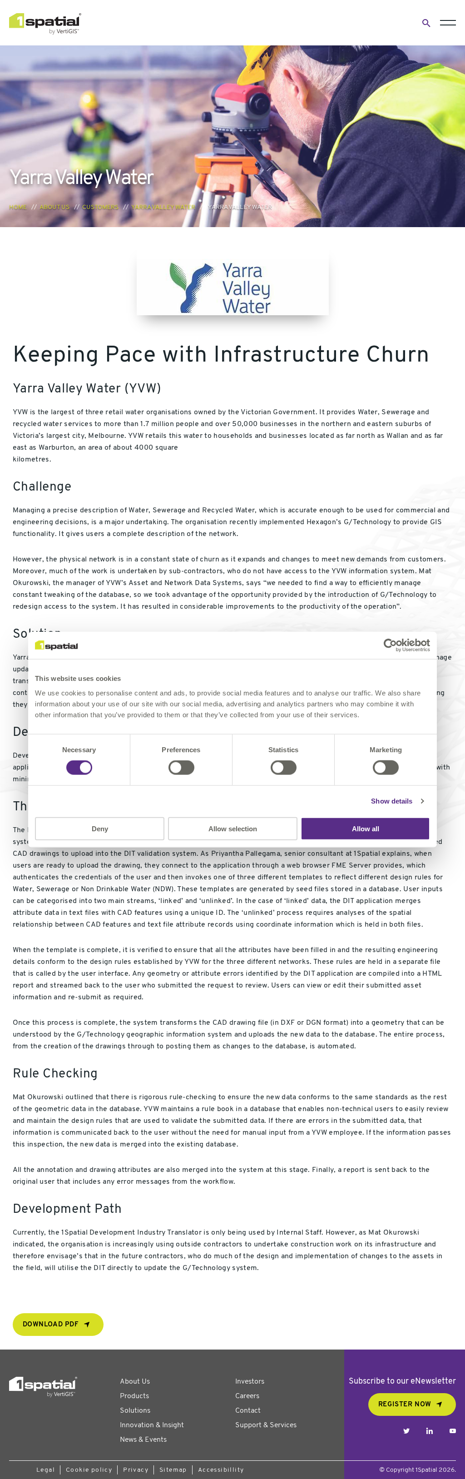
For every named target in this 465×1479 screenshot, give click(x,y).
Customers (100, 207)
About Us (135, 1381)
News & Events (143, 1440)
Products (134, 1396)
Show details (391, 801)
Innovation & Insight (152, 1425)
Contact (248, 1410)
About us (54, 207)
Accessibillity (221, 1470)
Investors (249, 1381)
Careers (247, 1396)
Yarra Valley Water (163, 207)
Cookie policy (89, 1470)
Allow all (365, 828)
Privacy (135, 1470)
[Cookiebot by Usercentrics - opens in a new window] (390, 645)
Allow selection (232, 828)
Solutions (135, 1410)
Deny (100, 828)
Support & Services (266, 1425)
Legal (45, 1470)
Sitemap (173, 1470)
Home (18, 207)
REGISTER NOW (404, 1404)
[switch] (181, 767)
